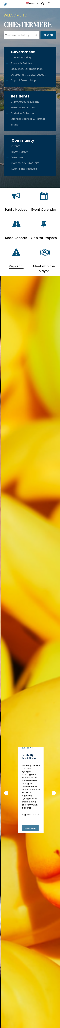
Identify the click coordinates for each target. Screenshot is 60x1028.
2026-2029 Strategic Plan (27, 69)
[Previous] (6, 793)
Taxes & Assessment (24, 107)
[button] (55, 3)
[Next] (54, 793)
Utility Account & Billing (25, 102)
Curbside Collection (23, 113)
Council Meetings (21, 57)
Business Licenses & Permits (28, 119)
